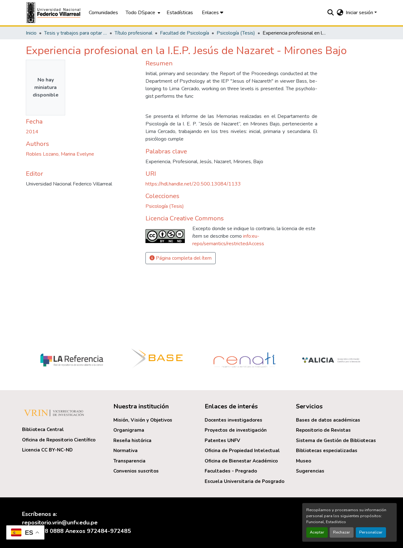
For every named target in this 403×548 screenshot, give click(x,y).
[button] (54, 13)
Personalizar (371, 532)
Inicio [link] (31, 33)
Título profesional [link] (133, 33)
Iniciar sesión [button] (360, 12)
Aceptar (317, 532)
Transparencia (129, 461)
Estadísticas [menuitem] (180, 12)
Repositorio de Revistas (323, 430)
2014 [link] (32, 131)
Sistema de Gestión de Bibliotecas (336, 440)
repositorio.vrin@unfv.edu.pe (60, 522)
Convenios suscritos (136, 471)
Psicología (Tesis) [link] (236, 33)
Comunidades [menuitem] (103, 12)
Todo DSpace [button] (140, 12)
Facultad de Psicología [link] (184, 33)
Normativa (125, 450)
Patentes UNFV (222, 440)
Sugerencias (310, 471)
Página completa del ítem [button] (183, 258)
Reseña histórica (132, 440)
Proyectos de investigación (236, 430)
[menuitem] (142, 12)
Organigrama (128, 430)
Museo (303, 461)
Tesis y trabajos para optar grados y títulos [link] (75, 33)
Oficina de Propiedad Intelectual (242, 450)
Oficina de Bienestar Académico (241, 461)
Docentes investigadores (233, 420)
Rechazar (341, 532)
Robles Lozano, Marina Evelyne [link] (60, 154)
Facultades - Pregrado (231, 471)
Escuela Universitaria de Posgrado (244, 481)
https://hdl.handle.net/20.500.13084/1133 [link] (193, 183)
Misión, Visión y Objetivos (142, 420)
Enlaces (211, 12)
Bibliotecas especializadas (326, 450)
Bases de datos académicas (328, 420)
